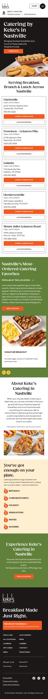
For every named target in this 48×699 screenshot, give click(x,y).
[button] (34, 6)
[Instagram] (38, 678)
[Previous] (4, 372)
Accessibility (7, 678)
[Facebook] (33, 678)
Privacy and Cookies (10, 681)
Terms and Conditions (11, 685)
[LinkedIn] (43, 678)
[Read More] (22, 625)
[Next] (8, 372)
